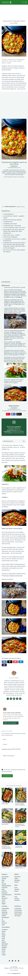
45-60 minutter (18, 913)
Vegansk (16, 898)
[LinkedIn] (20, 661)
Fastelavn (4, 910)
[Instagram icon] (14, 699)
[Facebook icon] (8, 699)
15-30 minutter (18, 910)
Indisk (3, 940)
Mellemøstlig (5, 944)
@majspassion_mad (11, 429)
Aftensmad (17, 880)
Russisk (4, 949)
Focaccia (4, 883)
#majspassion (7, 431)
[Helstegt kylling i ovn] (20, 859)
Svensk (3, 951)
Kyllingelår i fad (5, 867)
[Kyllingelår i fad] (7, 859)
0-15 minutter (17, 908)
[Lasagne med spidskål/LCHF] (20, 837)
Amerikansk (5, 929)
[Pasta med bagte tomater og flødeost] (20, 795)
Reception (4, 922)
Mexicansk (4, 945)
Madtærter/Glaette (6, 885)
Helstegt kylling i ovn (20, 867)
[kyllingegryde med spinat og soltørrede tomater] (20, 815)
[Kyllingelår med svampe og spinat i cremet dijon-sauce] (7, 837)
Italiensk (4, 942)
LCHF (15, 896)
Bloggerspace (16, 973)
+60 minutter (17, 915)
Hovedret (16, 889)
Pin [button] (9, 414)
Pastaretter (4, 892)
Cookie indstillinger (14, 970)
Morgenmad (17, 876)
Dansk (3, 933)
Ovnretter (4, 891)
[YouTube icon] (20, 699)
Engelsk (4, 935)
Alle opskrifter (5, 876)
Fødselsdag (4, 912)
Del (14, 414)
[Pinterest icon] (17, 699)
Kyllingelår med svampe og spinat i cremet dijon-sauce (6, 847)
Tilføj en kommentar (9, 755)
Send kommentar (7, 775)
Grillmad (4, 915)
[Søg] (22, 2)
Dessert (16, 891)
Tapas (3, 924)
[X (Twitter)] (9, 661)
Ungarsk (4, 954)
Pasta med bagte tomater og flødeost (20, 804)
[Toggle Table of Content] (23, 441)
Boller (3, 880)
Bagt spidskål (5, 824)
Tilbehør (4, 903)
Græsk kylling (5, 803)
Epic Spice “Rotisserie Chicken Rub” (13, 575)
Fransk (3, 936)
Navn (5, 739)
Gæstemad (4, 913)
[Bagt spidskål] (7, 815)
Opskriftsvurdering (7, 749)
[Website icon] (11, 699)
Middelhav (4, 947)
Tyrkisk (3, 953)
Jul (2, 919)
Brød (3, 882)
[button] (11, 166)
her (8, 449)
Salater (3, 896)
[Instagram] (12, 960)
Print (20, 414)
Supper (3, 901)
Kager (3, 889)
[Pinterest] (15, 661)
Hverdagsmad (5, 917)
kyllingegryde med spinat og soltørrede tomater (20, 825)
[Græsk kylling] (7, 795)
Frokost (16, 878)
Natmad (16, 882)
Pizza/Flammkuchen (7, 894)
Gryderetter (4, 887)
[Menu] (25, 2)
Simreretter (4, 898)
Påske (3, 921)
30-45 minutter (18, 912)
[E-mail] (4, 665)
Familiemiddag (5, 908)
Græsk (3, 938)
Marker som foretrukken (11, 723)
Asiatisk (4, 931)
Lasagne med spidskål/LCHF (18, 846)
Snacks (3, 900)
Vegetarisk (17, 900)
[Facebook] (4, 661)
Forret (15, 887)
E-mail (5, 744)
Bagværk (4, 878)
